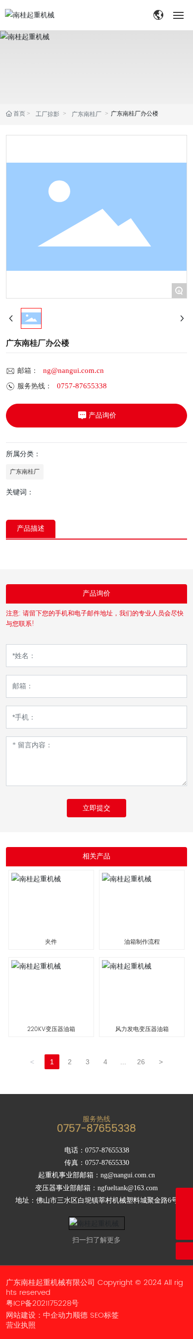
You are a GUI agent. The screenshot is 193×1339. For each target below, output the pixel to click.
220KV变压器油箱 (51, 1029)
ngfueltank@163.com (127, 1188)
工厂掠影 (47, 114)
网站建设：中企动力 (39, 1315)
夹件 (51, 942)
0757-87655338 (82, 386)
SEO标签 (104, 1315)
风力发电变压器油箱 (142, 1029)
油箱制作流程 (142, 942)
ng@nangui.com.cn (73, 370)
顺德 (80, 1315)
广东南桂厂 (86, 114)
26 (141, 1062)
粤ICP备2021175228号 (42, 1303)
